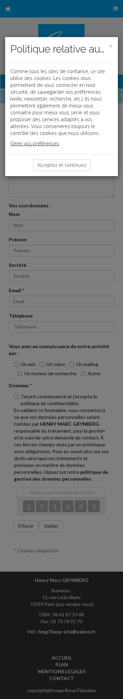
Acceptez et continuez (61, 165)
